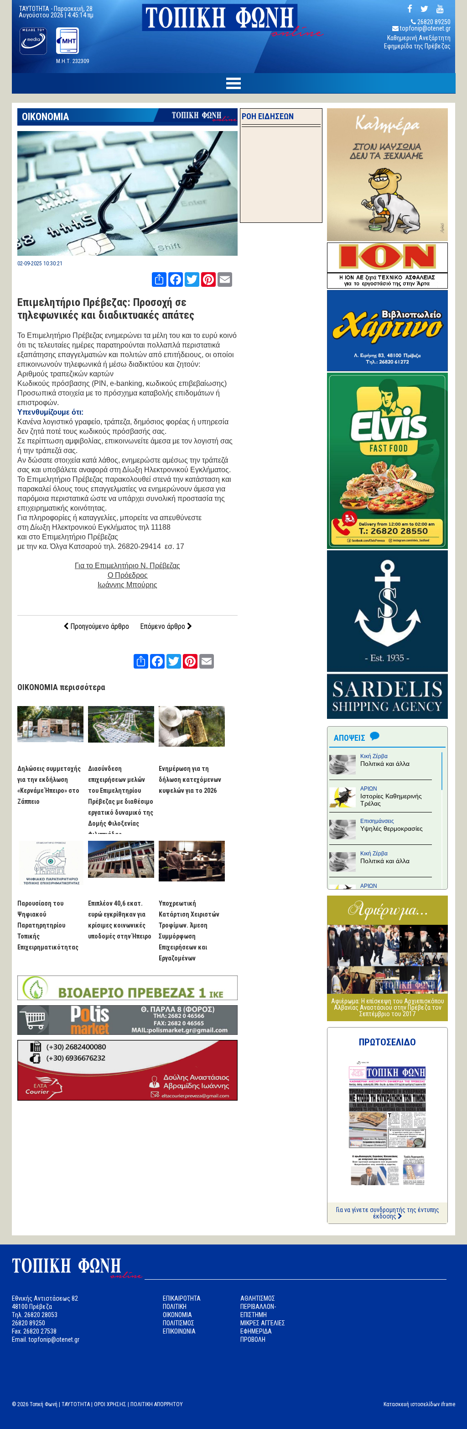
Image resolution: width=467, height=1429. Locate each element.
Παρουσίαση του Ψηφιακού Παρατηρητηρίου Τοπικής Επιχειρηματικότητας (47, 925)
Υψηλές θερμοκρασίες (391, 828)
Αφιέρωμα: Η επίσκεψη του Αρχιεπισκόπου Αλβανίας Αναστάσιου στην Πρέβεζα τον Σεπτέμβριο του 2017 (387, 1007)
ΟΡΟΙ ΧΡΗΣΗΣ (110, 1404)
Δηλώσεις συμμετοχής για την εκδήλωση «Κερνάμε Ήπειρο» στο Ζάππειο (49, 785)
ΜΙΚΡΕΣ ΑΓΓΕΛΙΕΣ (262, 1323)
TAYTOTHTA (76, 1404)
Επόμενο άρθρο (163, 626)
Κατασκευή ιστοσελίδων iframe (419, 1404)
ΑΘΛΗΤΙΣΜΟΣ (257, 1298)
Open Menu (233, 83)
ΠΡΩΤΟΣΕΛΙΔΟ (387, 1042)
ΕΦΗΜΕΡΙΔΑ (256, 1331)
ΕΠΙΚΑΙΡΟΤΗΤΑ (182, 1298)
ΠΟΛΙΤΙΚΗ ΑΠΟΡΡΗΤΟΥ (156, 1404)
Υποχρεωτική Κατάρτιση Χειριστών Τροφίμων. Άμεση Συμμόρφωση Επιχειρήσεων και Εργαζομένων (189, 931)
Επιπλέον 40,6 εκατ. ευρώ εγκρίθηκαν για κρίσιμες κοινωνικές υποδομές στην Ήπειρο (119, 920)
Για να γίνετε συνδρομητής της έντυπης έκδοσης (387, 1213)
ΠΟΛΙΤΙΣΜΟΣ (178, 1323)
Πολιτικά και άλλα (385, 763)
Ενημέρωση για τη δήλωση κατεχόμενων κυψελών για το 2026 (190, 779)
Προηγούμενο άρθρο (98, 626)
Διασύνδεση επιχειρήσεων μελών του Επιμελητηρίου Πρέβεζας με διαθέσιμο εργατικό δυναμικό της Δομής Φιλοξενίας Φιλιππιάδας (120, 801)
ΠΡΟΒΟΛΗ (252, 1339)
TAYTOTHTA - (36, 8)
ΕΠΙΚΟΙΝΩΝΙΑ (179, 1331)
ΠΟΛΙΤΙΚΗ (175, 1306)
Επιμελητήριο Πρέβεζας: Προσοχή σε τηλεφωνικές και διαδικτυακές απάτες (105, 309)
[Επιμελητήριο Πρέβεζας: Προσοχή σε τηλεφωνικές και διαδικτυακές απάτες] (127, 253)
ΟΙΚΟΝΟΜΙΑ (45, 116)
